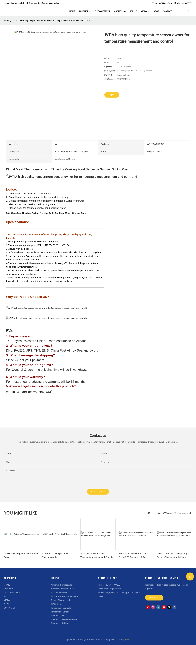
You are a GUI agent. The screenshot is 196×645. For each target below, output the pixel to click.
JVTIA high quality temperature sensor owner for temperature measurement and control (51, 21)
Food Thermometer (152, 513)
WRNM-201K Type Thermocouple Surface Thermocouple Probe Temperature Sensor (173, 556)
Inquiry (112, 95)
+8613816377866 (184, 3)
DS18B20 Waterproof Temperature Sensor (21, 556)
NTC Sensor (167, 513)
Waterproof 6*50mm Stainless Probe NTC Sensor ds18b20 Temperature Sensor (134, 556)
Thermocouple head (183, 513)
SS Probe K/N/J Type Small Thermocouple (55, 556)
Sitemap (128, 640)
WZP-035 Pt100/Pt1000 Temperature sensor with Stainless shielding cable (97, 556)
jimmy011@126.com (164, 3)
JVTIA (6, 21)
